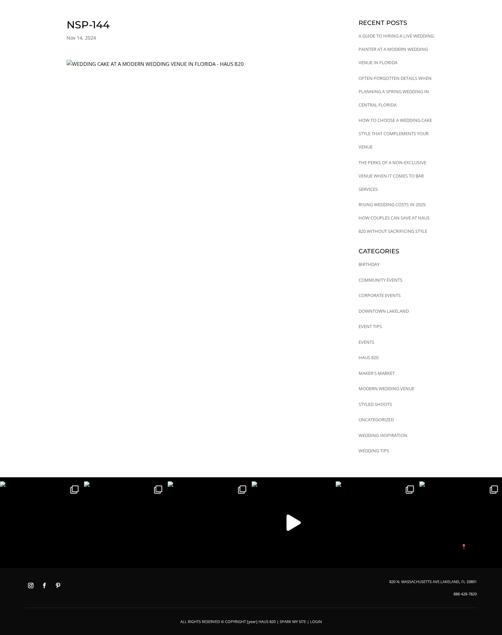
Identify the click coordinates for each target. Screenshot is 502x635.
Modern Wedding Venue (386, 388)
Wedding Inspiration (383, 435)
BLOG (371, 31)
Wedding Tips (374, 451)
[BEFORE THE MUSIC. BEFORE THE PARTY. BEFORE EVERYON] (209, 522)
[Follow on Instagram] (30, 585)
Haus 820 (368, 357)
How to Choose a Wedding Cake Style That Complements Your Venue (395, 133)
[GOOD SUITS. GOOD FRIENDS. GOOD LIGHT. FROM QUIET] (377, 522)
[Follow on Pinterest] (58, 585)
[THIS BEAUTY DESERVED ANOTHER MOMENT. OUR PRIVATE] (125, 522)
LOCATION (330, 31)
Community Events (380, 280)
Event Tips (370, 326)
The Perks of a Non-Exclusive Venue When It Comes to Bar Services (392, 175)
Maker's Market (377, 373)
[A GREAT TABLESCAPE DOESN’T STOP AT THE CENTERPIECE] (293, 522)
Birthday (369, 264)
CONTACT (394, 31)
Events (366, 342)
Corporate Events (380, 295)
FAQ (353, 31)
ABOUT (304, 31)
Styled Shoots (375, 404)
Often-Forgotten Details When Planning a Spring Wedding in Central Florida (395, 91)
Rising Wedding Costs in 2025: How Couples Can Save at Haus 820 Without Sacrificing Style (394, 217)
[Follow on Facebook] (44, 585)
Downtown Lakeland (384, 311)
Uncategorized (376, 420)
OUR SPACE (277, 31)
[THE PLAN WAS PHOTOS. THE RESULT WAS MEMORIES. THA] (41, 522)
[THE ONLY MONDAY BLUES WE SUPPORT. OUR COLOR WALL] (460, 522)
